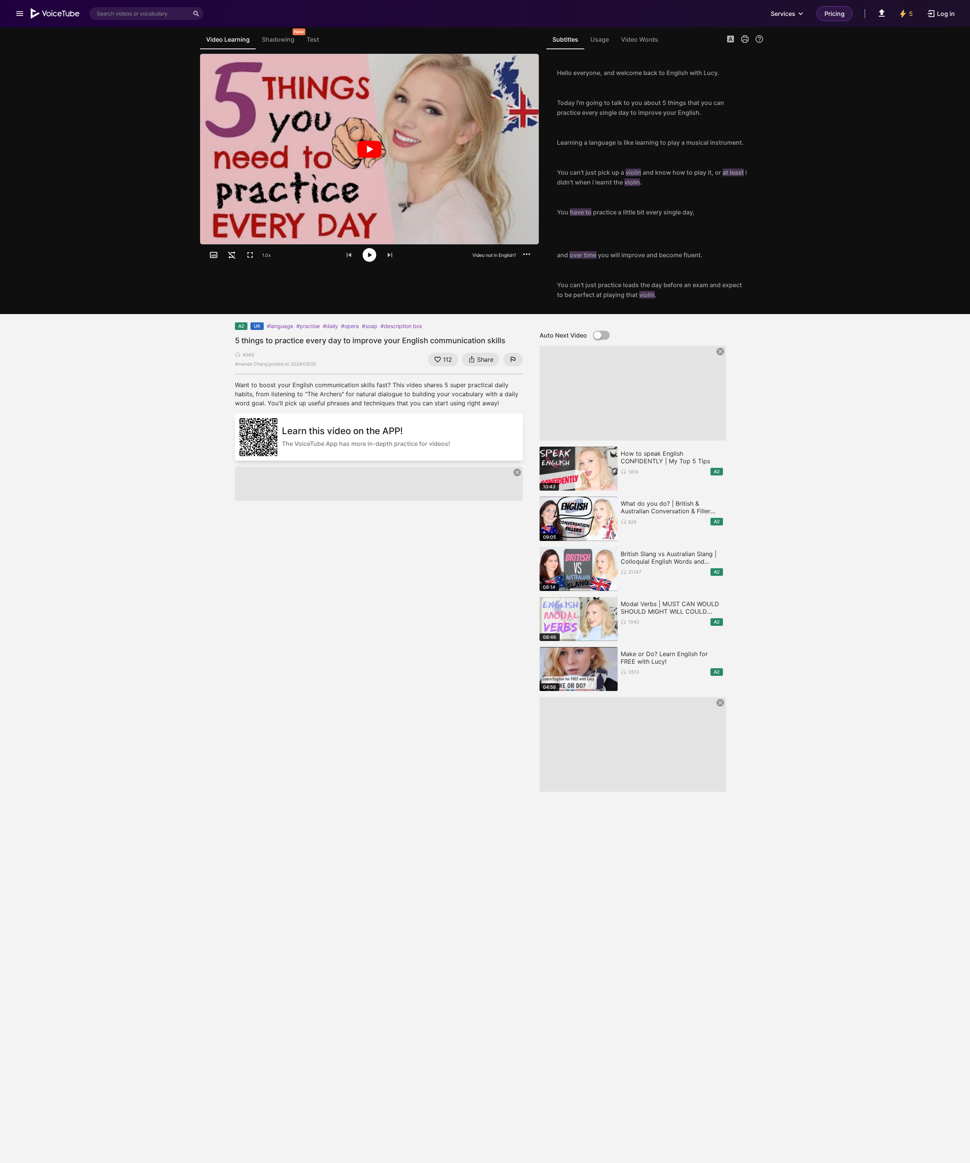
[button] (730, 39)
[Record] (755, 73)
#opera (350, 326)
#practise (308, 326)
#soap (369, 326)
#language (280, 326)
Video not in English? (494, 255)
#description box (401, 326)
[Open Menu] (19, 13)
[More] (526, 254)
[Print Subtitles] (744, 39)
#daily (330, 326)
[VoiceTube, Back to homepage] (55, 14)
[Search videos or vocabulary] (196, 13)
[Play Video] (369, 149)
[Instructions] (759, 39)
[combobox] (139, 14)
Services (783, 13)
